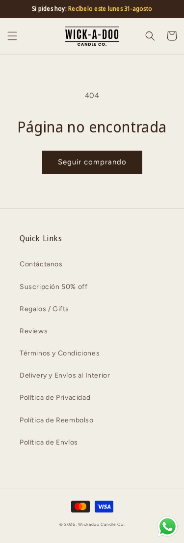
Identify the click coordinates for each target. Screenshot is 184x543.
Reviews (34, 331)
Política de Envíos (49, 442)
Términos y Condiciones (60, 353)
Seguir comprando (92, 162)
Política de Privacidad (55, 397)
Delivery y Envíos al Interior (65, 375)
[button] (12, 36)
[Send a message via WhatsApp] (167, 526)
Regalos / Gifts (44, 309)
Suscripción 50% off (53, 287)
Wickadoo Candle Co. (101, 524)
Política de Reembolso (57, 420)
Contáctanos (41, 264)
